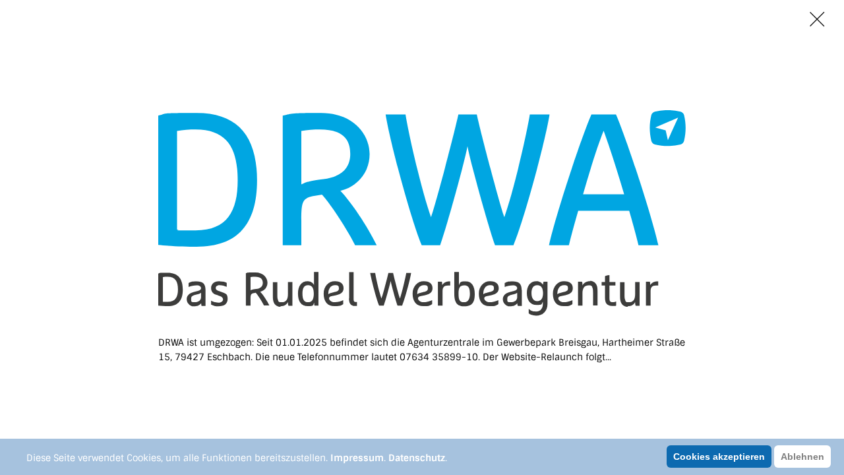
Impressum (357, 458)
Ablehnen (802, 456)
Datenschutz (416, 458)
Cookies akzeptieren (719, 456)
